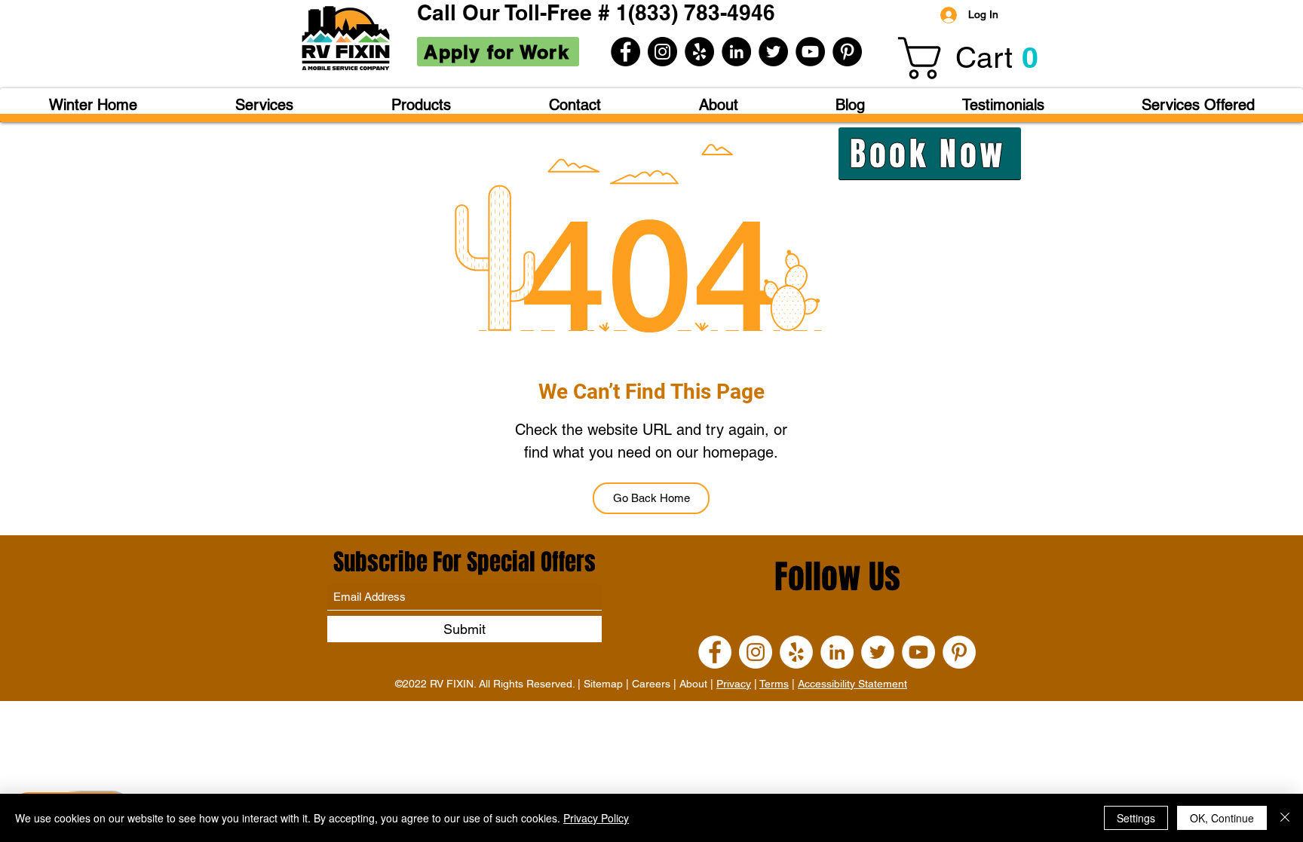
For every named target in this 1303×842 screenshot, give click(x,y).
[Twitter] (773, 51)
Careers (651, 684)
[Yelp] (699, 51)
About (693, 684)
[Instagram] (662, 51)
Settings (1136, 817)
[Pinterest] (847, 51)
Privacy (733, 684)
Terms (774, 684)
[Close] (1285, 818)
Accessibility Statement (852, 684)
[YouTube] (810, 51)
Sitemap (603, 684)
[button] (978, 58)
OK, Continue (1222, 817)
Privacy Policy (596, 817)
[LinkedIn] (736, 51)
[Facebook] (625, 51)
